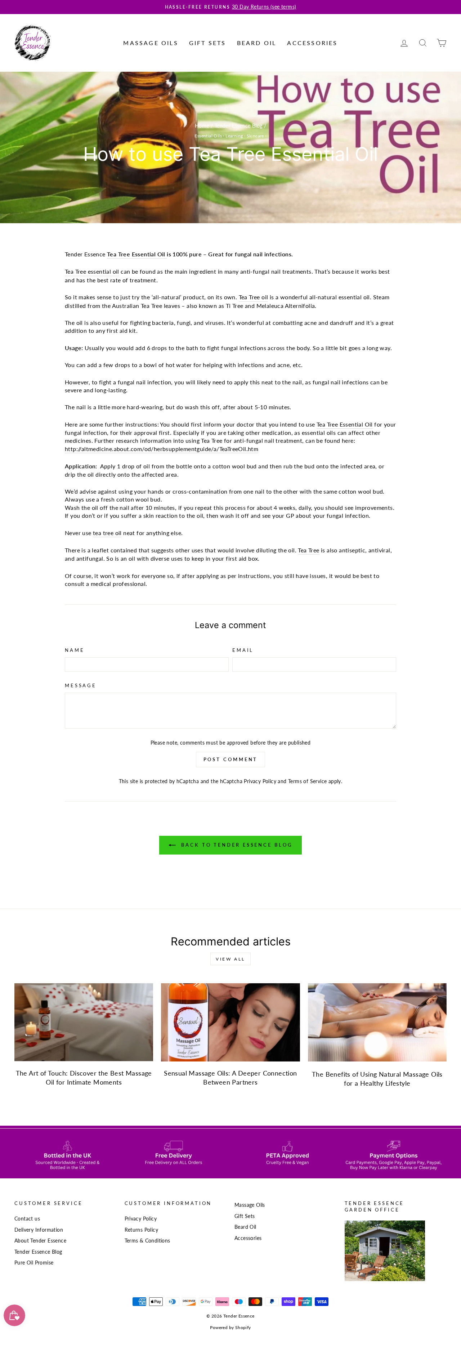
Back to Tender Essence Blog (235, 845)
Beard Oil (257, 42)
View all (230, 959)
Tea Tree (308, 550)
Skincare (255, 135)
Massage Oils (150, 42)
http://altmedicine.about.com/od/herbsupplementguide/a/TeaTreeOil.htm (161, 448)
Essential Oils (208, 135)
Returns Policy (141, 1230)
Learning (234, 135)
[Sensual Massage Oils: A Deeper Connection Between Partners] (230, 1022)
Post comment (230, 759)
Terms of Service (307, 781)
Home (202, 126)
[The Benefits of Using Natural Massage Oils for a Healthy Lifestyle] (377, 1022)
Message (81, 685)
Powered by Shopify (230, 1327)
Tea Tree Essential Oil (136, 254)
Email (243, 650)
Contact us (27, 1219)
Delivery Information (38, 1230)
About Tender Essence (40, 1241)
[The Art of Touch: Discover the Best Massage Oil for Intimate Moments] (83, 1022)
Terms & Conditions (147, 1241)
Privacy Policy (260, 781)
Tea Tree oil (253, 296)
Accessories (312, 42)
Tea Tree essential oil (92, 271)
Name (74, 650)
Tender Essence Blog (239, 126)
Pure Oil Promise (33, 1263)
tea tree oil (107, 532)
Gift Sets (207, 42)
